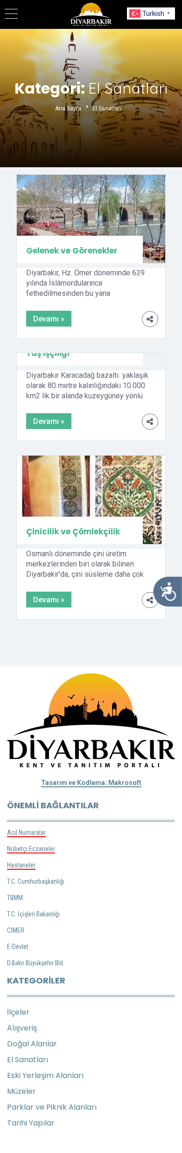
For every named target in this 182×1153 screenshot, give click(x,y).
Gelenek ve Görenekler (72, 250)
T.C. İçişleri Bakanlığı (33, 914)
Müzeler (21, 1091)
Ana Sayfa (68, 108)
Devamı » (48, 318)
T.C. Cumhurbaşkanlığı (35, 881)
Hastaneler (21, 865)
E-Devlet (17, 946)
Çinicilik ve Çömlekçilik (73, 531)
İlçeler (18, 1012)
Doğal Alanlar (32, 1043)
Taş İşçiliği (48, 353)
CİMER (15, 930)
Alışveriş (22, 1028)
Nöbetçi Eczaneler (31, 849)
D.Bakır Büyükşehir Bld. (35, 963)
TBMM (15, 897)
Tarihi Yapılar (31, 1123)
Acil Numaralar (26, 832)
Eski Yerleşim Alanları (45, 1075)
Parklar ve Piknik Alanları (52, 1107)
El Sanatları (27, 1059)
